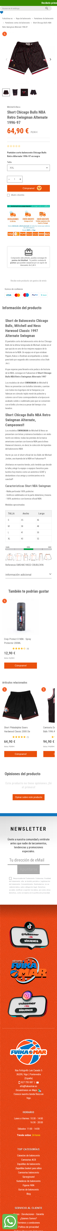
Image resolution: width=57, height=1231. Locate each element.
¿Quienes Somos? (28, 1218)
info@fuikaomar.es (28, 1086)
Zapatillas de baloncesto (28, 1164)
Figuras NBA (28, 1185)
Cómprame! (29, 188)
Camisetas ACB (28, 1159)
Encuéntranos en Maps (27, 1090)
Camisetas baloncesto (28, 1172)
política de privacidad (42, 893)
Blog (28, 1193)
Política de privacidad (28, 1227)
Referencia (10, 564)
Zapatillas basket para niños (29, 1168)
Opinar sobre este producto (28, 797)
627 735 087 (27, 1082)
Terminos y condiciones (28, 1222)
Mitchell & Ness (13, 107)
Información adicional (18, 574)
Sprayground (28, 1176)
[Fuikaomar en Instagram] (28, 1004)
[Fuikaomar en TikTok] (28, 935)
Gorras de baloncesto (28, 1189)
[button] (6, 92)
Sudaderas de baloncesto (28, 1181)
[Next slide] (50, 59)
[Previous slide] (7, 59)
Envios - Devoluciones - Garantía (28, 1214)
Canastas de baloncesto (28, 1155)
